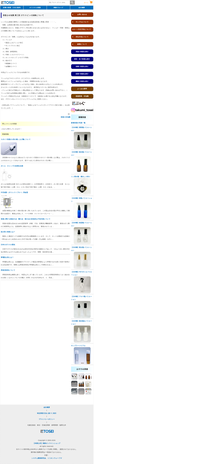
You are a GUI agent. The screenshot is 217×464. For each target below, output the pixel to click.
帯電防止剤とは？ (7, 257)
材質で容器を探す (82, 74)
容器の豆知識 (65, 117)
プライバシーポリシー (47, 419)
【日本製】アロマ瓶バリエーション (81, 298)
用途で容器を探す (82, 51)
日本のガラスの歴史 (8, 244)
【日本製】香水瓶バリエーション (81, 248)
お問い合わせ (82, 14)
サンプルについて (82, 22)
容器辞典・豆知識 (82, 96)
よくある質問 (82, 89)
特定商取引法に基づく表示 (46, 413)
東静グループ (58, 7)
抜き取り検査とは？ (8, 232)
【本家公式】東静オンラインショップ (46, 443)
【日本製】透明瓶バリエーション (81, 129)
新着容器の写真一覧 (78, 123)
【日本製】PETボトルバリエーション (81, 273)
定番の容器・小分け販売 (12, 7)
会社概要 (81, 7)
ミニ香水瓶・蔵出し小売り (80, 176)
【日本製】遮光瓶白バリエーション (81, 322)
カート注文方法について (82, 29)
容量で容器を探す (82, 66)
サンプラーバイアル (78, 345)
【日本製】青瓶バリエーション (81, 199)
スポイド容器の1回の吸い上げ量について (16, 139)
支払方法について (82, 37)
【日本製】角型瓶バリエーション (81, 224)
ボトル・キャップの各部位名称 (12, 166)
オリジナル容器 (35, 7)
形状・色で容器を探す (82, 59)
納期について (82, 44)
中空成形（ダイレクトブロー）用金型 (14, 192)
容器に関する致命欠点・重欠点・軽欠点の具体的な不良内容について (25, 219)
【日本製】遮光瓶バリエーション (81, 153)
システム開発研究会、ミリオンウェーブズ (47, 458)
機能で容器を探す (82, 81)
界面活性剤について (8, 270)
